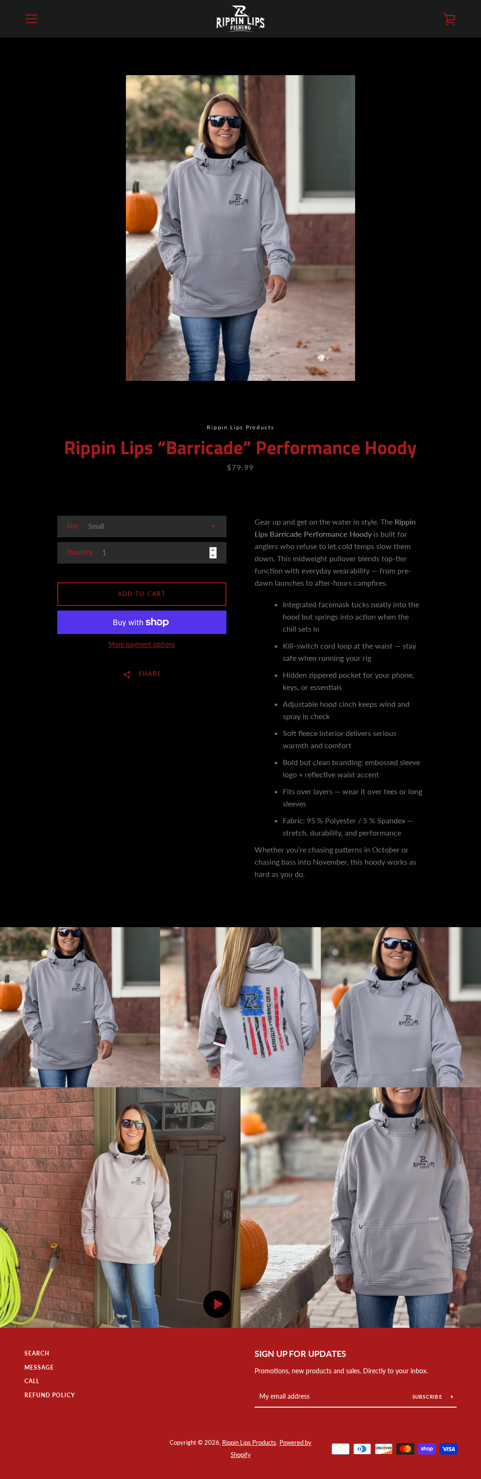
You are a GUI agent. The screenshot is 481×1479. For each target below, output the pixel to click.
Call (31, 1381)
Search (36, 1353)
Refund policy (49, 1395)
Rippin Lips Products (249, 1442)
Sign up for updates (300, 1353)
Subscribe (428, 1397)
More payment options (142, 644)
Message (39, 1367)
